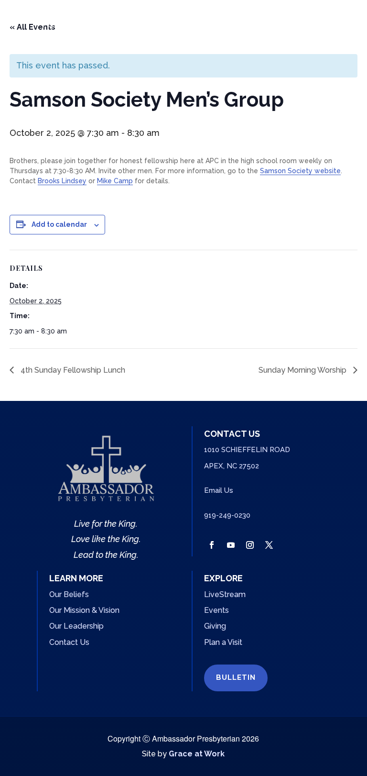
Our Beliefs (69, 594)
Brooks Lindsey (62, 181)
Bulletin (236, 677)
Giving (215, 626)
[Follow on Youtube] (230, 545)
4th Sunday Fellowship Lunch (72, 370)
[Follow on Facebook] (211, 545)
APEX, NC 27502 (231, 466)
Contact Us (69, 642)
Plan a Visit (223, 642)
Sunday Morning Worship (303, 370)
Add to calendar (59, 224)
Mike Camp (115, 181)
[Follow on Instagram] (250, 545)
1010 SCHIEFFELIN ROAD (247, 449)
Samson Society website (300, 171)
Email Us (218, 490)
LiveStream (225, 594)
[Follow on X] (269, 545)
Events (216, 610)
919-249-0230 (227, 515)
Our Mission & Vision (84, 610)
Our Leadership (76, 626)
